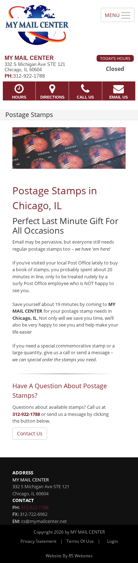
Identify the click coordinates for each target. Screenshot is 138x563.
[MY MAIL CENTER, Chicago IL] (46, 25)
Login (112, 541)
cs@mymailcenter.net (44, 521)
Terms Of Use (80, 541)
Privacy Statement (38, 541)
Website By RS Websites (69, 556)
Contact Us (29, 433)
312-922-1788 (26, 414)
